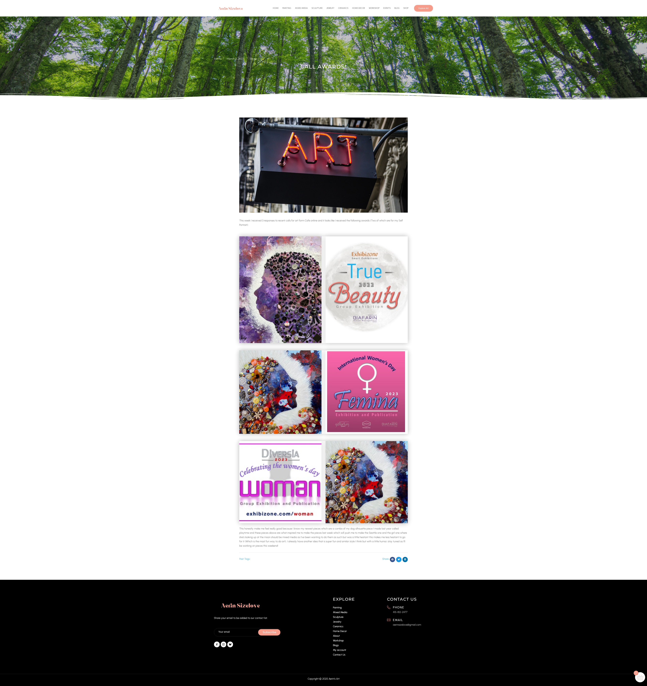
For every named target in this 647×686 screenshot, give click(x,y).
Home (276, 8)
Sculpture (317, 8)
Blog (396, 8)
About (336, 636)
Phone (398, 607)
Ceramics (343, 8)
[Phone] (388, 607)
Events (387, 8)
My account (339, 650)
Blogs (336, 645)
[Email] (388, 620)
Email (398, 620)
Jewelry (330, 8)
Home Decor (358, 8)
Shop (405, 8)
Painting (286, 8)
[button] (392, 559)
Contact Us (339, 654)
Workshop (374, 8)
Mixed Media (301, 8)
